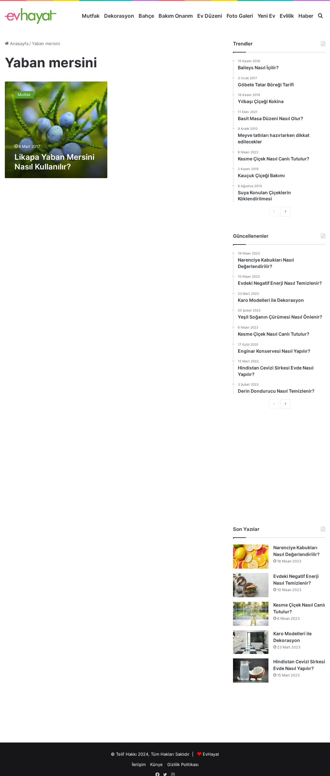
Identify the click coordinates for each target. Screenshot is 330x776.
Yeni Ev (266, 16)
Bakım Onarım (176, 16)
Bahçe (146, 16)
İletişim (139, 764)
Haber (305, 16)
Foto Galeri (240, 16)
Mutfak (91, 16)
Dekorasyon (119, 16)
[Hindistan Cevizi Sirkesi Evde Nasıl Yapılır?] (250, 670)
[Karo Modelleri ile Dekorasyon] (250, 642)
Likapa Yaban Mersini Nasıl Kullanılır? (54, 161)
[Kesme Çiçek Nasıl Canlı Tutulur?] (250, 614)
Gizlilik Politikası (183, 764)
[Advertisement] (279, 467)
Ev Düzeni (209, 16)
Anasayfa (18, 43)
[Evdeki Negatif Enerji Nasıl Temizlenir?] (250, 585)
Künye (156, 764)
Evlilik (287, 16)
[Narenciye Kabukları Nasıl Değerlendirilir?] (250, 556)
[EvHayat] (30, 15)
